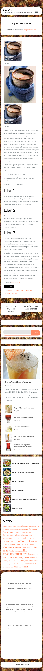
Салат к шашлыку (18, 481)
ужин (25, 566)
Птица (30, 560)
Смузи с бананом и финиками (24, 408)
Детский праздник (11, 541)
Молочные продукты (12, 547)
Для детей (25, 541)
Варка (10, 290)
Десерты (29, 537)
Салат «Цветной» (18, 490)
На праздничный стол (16, 552)
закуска (10, 567)
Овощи (27, 557)
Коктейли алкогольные (12, 544)
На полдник (18, 551)
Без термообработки (8, 529)
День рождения (18, 538)
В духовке (33, 529)
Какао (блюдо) (26, 290)
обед (16, 566)
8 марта (5, 526)
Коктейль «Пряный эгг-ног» (23, 417)
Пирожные (17, 561)
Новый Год (18, 557)
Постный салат (17, 508)
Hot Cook (8, 10)
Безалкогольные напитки (31, 526)
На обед (33, 547)
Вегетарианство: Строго (12, 535)
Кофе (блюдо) (25, 544)
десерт (5, 567)
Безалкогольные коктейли (15, 526)
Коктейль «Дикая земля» (17, 382)
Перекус (15, 293)
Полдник (24, 560)
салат (20, 567)
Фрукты (32, 563)
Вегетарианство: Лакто (25, 532)
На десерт (26, 547)
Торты (26, 564)
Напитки (8, 286)
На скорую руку (33, 554)
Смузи (22, 564)
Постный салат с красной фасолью (24, 499)
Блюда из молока (18, 529)
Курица (31, 544)
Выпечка (25, 535)
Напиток (7, 293)
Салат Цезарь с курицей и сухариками (25, 463)
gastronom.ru (15, 282)
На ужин (8, 557)
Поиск (36, 333)
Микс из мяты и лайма (22, 427)
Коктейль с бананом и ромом (24, 436)
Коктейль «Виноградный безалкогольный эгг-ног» (23, 445)
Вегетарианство (10, 532)
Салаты (16, 563)
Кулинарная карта (22, 665)
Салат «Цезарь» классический (23, 472)
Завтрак (17, 290)
